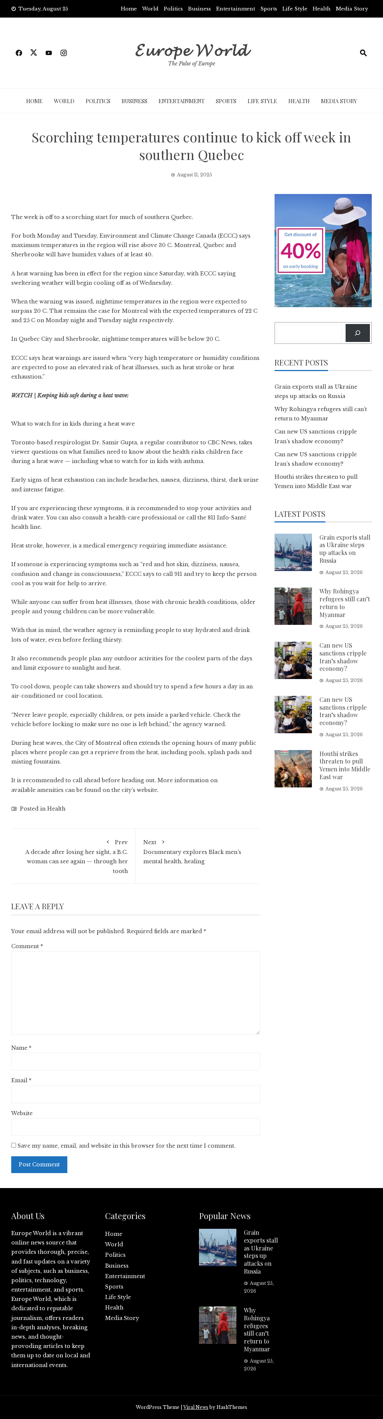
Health (322, 9)
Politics (173, 9)
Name (21, 1048)
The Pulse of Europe (191, 63)
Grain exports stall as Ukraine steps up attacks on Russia (344, 548)
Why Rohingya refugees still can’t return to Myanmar (344, 602)
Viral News (195, 1407)
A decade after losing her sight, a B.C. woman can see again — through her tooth (76, 856)
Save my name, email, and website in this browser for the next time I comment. (127, 1145)
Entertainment (235, 9)
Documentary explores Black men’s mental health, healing (192, 852)
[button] (135, 419)
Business (199, 9)
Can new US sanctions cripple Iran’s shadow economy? (343, 656)
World (150, 9)
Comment (27, 946)
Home (129, 9)
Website (22, 1113)
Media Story (352, 9)
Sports (268, 9)
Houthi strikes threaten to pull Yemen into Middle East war (344, 765)
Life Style (294, 9)
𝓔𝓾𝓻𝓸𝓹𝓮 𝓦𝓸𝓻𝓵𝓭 (191, 48)
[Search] (358, 333)
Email (21, 1080)
